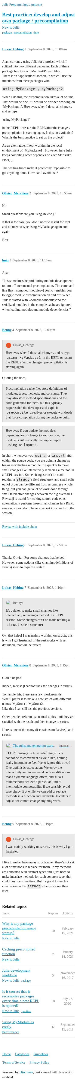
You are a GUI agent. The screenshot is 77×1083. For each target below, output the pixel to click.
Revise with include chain (19, 526)
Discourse (26, 1072)
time (36, 32)
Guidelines (41, 1054)
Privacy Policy (39, 1062)
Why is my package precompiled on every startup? (19, 928)
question (26, 1011)
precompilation (22, 32)
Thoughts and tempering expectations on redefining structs (35, 745)
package (7, 32)
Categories (22, 1054)
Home (6, 1054)
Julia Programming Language (22, 4)
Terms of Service (13, 1062)
